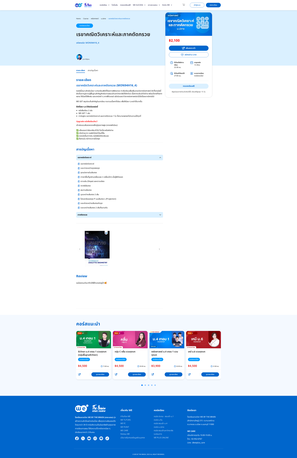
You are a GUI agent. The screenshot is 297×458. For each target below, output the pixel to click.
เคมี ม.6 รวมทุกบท (196, 351)
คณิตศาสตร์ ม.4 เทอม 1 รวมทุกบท (164, 353)
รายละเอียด (80, 70)
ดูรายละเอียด (100, 374)
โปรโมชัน (115, 5)
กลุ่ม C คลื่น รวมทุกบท (125, 351)
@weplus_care (198, 442)
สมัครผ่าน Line (191, 54)
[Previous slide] (80, 249)
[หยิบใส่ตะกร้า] (79, 374)
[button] (142, 385)
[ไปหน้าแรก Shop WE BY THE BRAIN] (83, 5)
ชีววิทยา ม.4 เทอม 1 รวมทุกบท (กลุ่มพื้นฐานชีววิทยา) (92, 353)
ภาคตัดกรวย (82, 214)
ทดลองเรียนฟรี (125, 5)
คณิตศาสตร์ (95, 19)
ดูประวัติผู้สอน (86, 59)
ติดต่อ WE (166, 5)
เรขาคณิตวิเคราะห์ (84, 157)
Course (85, 19)
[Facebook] (77, 438)
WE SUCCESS (138, 5)
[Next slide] (159, 249)
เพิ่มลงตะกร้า (191, 48)
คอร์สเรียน (103, 5)
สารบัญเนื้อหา (93, 70)
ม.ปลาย (103, 19)
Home (78, 19)
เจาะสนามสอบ (153, 5)
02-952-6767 (196, 439)
